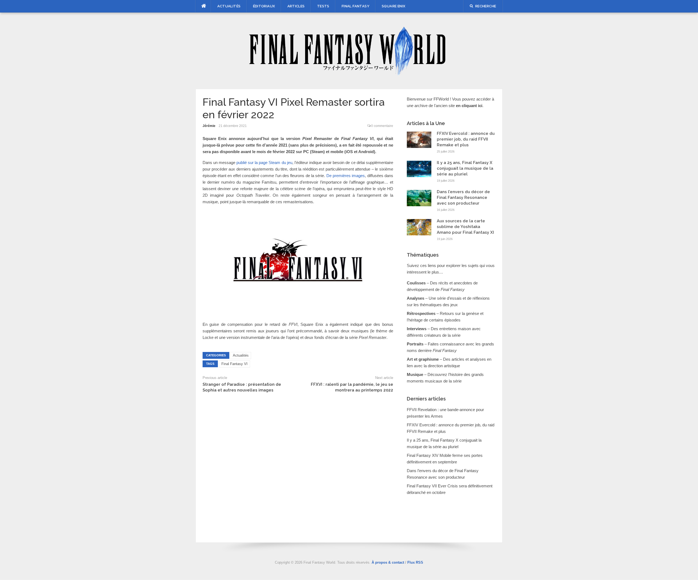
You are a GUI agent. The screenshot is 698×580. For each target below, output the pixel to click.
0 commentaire (382, 126)
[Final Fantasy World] (349, 50)
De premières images (345, 175)
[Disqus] (298, 465)
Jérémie (209, 126)
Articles (296, 6)
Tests (323, 6)
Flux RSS (415, 562)
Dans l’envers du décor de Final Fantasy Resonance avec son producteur (463, 197)
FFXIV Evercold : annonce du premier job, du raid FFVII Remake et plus (466, 139)
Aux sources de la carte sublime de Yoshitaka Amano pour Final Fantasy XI (465, 226)
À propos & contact (388, 562)
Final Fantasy (355, 6)
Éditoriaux (264, 6)
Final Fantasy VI (234, 364)
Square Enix (393, 6)
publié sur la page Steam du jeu (264, 162)
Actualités (229, 6)
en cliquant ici (469, 105)
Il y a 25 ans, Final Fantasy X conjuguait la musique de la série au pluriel (465, 168)
